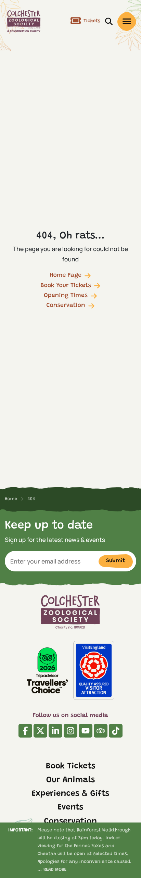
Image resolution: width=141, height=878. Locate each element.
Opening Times (66, 296)
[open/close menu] (126, 21)
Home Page (65, 275)
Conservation (65, 305)
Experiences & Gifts (70, 794)
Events (70, 808)
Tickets (92, 21)
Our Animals (70, 780)
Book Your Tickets (65, 286)
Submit (115, 561)
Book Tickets (70, 767)
